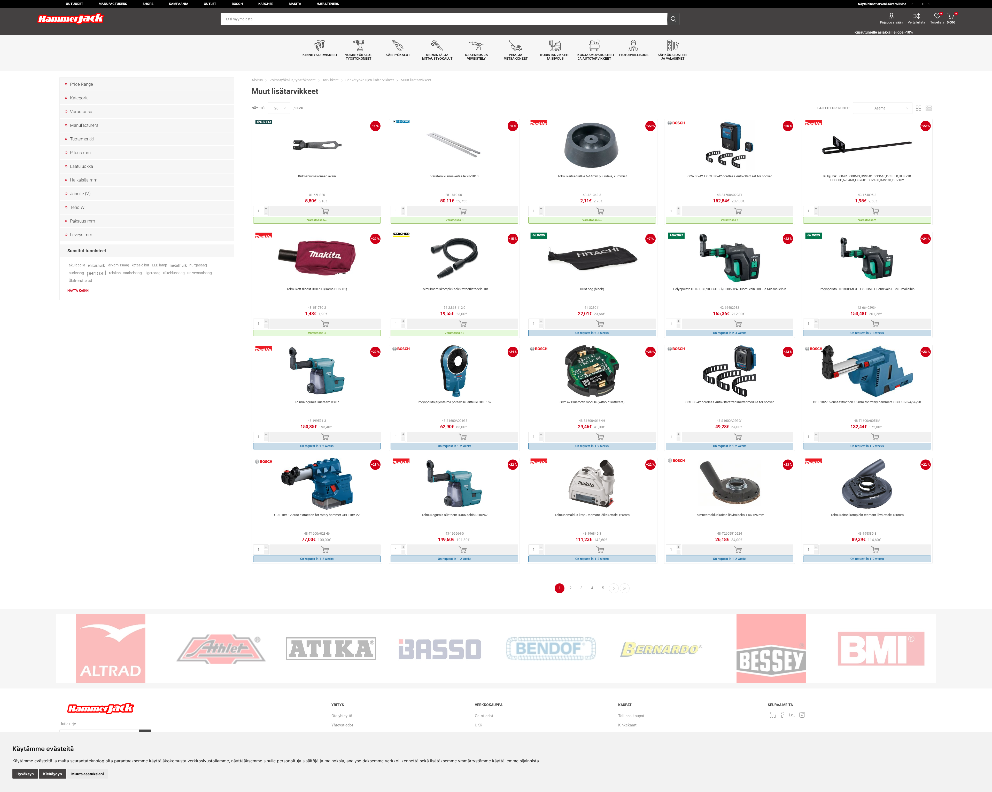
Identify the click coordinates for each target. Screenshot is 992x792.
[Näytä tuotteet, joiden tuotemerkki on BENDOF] (441, 648)
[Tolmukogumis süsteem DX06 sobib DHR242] (454, 484)
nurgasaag (198, 265)
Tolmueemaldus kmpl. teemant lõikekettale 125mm (592, 515)
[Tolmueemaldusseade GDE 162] (454, 371)
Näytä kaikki (78, 290)
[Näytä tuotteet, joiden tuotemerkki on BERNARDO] (551, 648)
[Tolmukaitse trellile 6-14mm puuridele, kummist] (592, 145)
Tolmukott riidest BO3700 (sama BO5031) (316, 289)
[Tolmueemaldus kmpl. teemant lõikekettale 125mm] (592, 484)
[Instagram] (802, 715)
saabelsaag (132, 273)
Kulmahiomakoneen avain (317, 176)
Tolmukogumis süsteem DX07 (317, 402)
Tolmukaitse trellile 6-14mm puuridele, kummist (592, 176)
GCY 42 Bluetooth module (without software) (592, 402)
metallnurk (178, 265)
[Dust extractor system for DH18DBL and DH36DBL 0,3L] (729, 258)
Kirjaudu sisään (891, 22)
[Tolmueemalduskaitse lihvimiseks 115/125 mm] (729, 484)
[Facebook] (782, 715)
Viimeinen (625, 588)
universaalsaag (199, 273)
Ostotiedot (484, 716)
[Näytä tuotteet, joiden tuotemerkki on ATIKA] (220, 648)
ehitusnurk (96, 265)
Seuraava (614, 588)
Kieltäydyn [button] (52, 774)
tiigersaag (152, 273)
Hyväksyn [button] (25, 774)
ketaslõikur (140, 265)
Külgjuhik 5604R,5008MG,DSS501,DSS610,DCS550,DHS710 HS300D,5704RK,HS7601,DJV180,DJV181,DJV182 (867, 178)
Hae (673, 19)
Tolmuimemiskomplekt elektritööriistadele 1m (454, 289)
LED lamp (159, 265)
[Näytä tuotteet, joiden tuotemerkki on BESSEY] (661, 648)
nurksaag (76, 273)
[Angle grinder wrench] (317, 145)
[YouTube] (792, 715)
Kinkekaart (627, 725)
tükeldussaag (174, 273)
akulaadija (77, 265)
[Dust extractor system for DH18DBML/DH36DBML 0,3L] (867, 258)
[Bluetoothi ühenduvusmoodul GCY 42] (592, 371)
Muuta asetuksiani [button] (87, 774)
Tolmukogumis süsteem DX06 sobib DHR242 (454, 515)
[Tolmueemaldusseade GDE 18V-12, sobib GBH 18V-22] (317, 484)
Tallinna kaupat (631, 716)
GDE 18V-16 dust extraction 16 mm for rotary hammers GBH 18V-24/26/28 (867, 402)
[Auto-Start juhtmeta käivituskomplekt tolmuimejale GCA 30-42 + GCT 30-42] (729, 145)
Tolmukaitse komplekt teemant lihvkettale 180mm (867, 515)
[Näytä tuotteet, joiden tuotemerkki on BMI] (771, 648)
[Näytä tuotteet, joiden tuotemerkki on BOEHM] (881, 648)
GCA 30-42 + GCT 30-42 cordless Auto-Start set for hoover (729, 176)
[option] (111, 648)
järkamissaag (118, 265)
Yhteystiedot (342, 725)
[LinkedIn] (773, 715)
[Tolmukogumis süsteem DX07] (317, 371)
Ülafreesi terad (80, 281)
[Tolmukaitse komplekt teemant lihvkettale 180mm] (867, 484)
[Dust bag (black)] (592, 258)
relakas (115, 273)
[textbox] (444, 19)
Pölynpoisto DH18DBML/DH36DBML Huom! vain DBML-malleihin (867, 289)
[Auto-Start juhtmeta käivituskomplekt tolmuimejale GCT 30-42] (729, 371)
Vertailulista (916, 22)
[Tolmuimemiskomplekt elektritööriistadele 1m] (454, 258)
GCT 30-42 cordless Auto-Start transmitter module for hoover (729, 402)
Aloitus (257, 80)
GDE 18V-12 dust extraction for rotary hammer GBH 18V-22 (317, 515)
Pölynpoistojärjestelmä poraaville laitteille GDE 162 (454, 402)
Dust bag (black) (592, 289)
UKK (478, 725)
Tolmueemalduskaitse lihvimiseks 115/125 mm (729, 515)
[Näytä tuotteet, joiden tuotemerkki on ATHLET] (110, 648)
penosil (96, 273)
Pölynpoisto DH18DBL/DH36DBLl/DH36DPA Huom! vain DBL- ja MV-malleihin (729, 289)
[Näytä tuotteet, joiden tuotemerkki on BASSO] (330, 648)
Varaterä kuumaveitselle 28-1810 (454, 176)
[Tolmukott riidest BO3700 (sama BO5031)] (317, 258)
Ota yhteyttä (341, 716)
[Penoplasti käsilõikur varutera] (454, 145)
